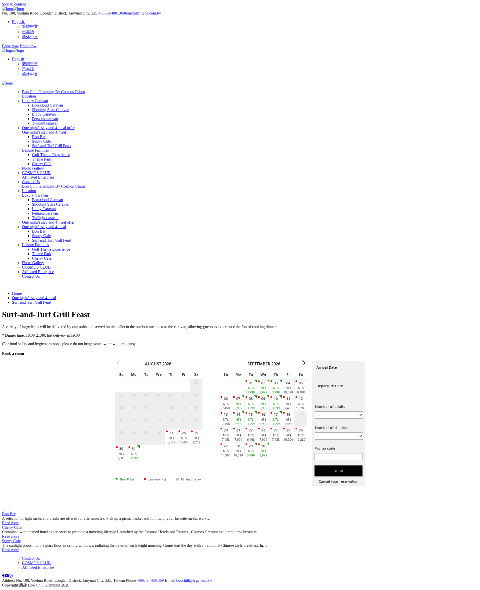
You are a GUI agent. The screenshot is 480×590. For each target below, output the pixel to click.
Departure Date (329, 385)
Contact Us (31, 182)
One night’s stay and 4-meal (44, 132)
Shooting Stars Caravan (50, 110)
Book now (10, 46)
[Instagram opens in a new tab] (10, 576)
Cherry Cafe (42, 164)
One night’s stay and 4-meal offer (48, 128)
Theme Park (41, 159)
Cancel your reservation (338, 481)
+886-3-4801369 (111, 13)
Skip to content (14, 4)
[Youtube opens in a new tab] (6, 576)
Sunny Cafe (41, 141)
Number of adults (330, 406)
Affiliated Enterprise (38, 177)
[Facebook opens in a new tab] (3, 576)
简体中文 (30, 74)
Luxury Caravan (35, 101)
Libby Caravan (44, 114)
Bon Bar (39, 137)
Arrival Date (326, 367)
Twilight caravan (45, 123)
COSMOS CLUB (36, 173)
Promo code (324, 448)
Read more (10, 523)
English (18, 59)
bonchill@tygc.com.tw (143, 13)
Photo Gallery (33, 168)
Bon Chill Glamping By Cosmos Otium (53, 92)
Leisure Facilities (35, 150)
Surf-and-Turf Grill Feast (51, 146)
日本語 (28, 69)
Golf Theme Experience (51, 155)
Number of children (331, 427)
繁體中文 (30, 64)
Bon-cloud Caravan (47, 105)
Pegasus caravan (45, 119)
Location (29, 96)
